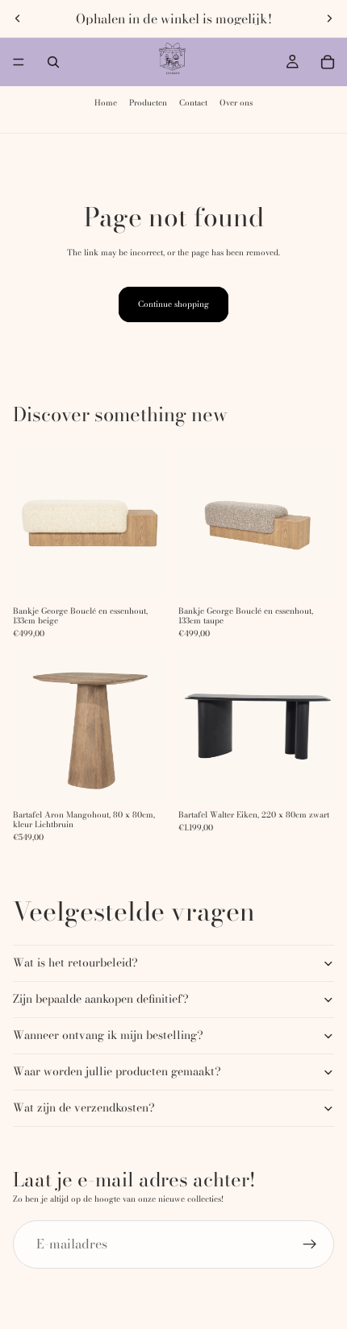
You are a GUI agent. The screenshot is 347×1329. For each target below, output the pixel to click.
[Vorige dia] (18, 18)
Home (105, 103)
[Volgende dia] (329, 18)
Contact (193, 103)
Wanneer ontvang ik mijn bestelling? (108, 1035)
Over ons (236, 103)
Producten (148, 103)
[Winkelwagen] (327, 62)
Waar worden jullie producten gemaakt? (117, 1071)
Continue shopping (173, 304)
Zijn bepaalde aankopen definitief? (101, 999)
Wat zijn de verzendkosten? (84, 1107)
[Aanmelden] (310, 1244)
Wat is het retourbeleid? (75, 962)
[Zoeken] (53, 62)
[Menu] (18, 62)
